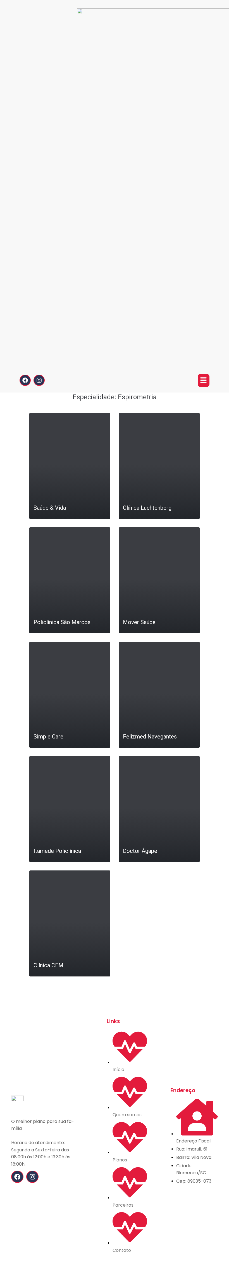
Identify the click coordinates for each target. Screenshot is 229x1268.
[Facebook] (25, 380)
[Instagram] (39, 380)
